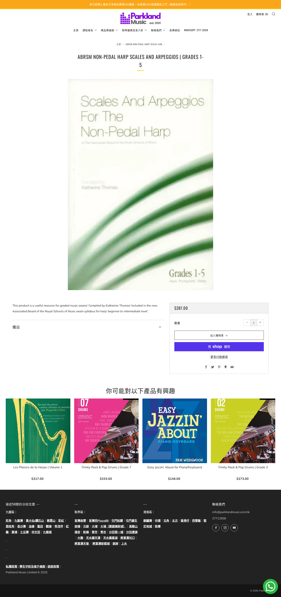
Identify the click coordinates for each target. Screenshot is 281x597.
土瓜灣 (24, 532)
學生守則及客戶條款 (32, 566)
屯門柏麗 (117, 520)
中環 (158, 520)
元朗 (86, 526)
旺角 (8, 520)
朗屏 (115, 543)
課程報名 (88, 30)
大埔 (94, 526)
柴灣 (158, 526)
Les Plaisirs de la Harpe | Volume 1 (38, 467)
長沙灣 (21, 526)
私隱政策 (11, 566)
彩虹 (61, 520)
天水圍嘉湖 (110, 538)
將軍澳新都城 (101, 543)
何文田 (36, 532)
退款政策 (53, 566)
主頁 (76, 30)
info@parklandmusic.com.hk (231, 512)
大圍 (80, 538)
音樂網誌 (174, 30)
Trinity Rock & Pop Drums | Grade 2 (243, 467)
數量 (177, 323)
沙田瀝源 (132, 532)
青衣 (103, 532)
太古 (175, 520)
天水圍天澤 (93, 538)
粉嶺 (86, 532)
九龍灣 (18, 520)
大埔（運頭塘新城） (113, 526)
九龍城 (47, 532)
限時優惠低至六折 (132, 30)
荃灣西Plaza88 (99, 520)
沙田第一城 (116, 532)
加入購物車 (38, 479)
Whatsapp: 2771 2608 (196, 30)
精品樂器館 (107, 30)
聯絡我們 (156, 30)
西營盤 (196, 520)
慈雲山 (51, 520)
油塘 (31, 526)
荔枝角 (10, 526)
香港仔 (185, 520)
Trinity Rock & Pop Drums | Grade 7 (106, 467)
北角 (166, 520)
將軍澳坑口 (127, 538)
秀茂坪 (58, 526)
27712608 (219, 518)
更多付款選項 (219, 357)
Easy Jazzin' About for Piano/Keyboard (174, 467)
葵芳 (94, 532)
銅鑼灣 (147, 520)
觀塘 (49, 526)
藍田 (40, 526)
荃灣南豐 (80, 520)
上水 (124, 543)
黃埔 (14, 532)
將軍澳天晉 (82, 543)
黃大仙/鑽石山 (35, 520)
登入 (250, 14)
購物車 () (262, 14)
